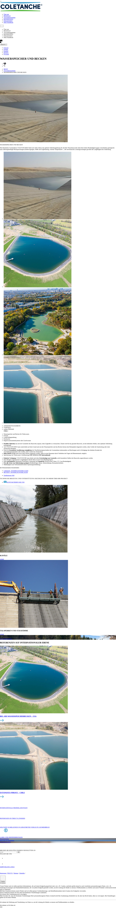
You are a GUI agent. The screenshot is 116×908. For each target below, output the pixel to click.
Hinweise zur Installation (7, 840)
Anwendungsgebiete (9, 17)
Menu (5, 431)
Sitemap (16, 873)
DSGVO (10, 873)
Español (6, 51)
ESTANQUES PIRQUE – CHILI (12, 793)
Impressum (3, 873)
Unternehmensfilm (5, 842)
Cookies (3, 881)
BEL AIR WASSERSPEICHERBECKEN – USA (18, 716)
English (6, 49)
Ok (18, 852)
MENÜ (6, 69)
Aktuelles (22, 873)
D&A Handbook (8, 22)
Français (6, 48)
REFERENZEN (8, 19)
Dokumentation (8, 21)
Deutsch (6, 52)
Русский (6, 54)
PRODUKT (7, 16)
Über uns (6, 14)
